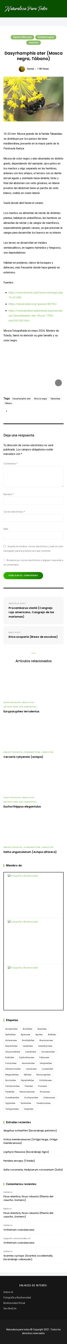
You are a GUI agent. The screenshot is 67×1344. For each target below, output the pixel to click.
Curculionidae (48, 1051)
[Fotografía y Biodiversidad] (33, 895)
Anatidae (42, 1028)
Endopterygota (46, 37)
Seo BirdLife (9, 1308)
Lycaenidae (47, 1068)
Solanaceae (49, 1097)
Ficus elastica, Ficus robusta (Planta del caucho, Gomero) (28, 1198)
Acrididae (27, 1028)
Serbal (30, 69)
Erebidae (9, 1057)
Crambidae (30, 1051)
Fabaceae (44, 1057)
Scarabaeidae (12, 1097)
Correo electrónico (14, 512)
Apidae (39, 1034)
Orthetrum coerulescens (18, 1229)
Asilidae (52, 1034)
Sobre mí (8, 1292)
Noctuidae (10, 1080)
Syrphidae (10, 1103)
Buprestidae (11, 1046)
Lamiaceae (31, 1068)
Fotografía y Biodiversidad (17, 1297)
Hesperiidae (46, 1063)
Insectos (33, 42)
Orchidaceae (45, 1080)
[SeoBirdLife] (33, 987)
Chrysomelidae (12, 1051)
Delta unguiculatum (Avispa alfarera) (30, 852)
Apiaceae (25, 1034)
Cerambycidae (45, 1046)
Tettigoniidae (12, 1109)
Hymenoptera (32, 752)
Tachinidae (25, 1103)
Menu (60, 8)
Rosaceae (45, 1091)
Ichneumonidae (13, 1068)
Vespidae (28, 1109)
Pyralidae (9, 1091)
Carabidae (28, 1046)
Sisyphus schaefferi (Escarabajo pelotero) (30, 1130)
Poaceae (42, 1086)
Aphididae (10, 1034)
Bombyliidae (28, 1040)
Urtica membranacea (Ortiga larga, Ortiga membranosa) (30, 1141)
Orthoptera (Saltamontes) (20, 706)
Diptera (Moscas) (22, 37)
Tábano (8, 403)
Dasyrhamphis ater (22, 398)
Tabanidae (55, 398)
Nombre (8, 494)
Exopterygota (12, 702)
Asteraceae (11, 1040)
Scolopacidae (31, 1097)
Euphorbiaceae (26, 1057)
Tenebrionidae (43, 1103)
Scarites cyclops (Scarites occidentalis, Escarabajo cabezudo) (28, 1257)
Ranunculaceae (27, 1091)
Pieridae (29, 1086)
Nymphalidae (27, 1080)
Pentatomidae (12, 1086)
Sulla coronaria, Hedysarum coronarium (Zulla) (33, 1169)
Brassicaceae (46, 1040)
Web (5, 529)
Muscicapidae (43, 1074)
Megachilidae (12, 1074)
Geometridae (28, 1063)
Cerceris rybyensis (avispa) (23, 757)
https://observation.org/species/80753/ (33, 304)
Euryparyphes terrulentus (21, 711)
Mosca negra (40, 398)
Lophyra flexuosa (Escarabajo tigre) (26, 1152)
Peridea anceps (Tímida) (19, 1160)
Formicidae (10, 1063)
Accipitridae (11, 1028)
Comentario (10, 463)
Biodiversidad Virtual (14, 1303)
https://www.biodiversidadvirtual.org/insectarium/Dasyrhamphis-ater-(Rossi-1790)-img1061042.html (36, 316)
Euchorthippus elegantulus (22, 807)
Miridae (27, 1074)
